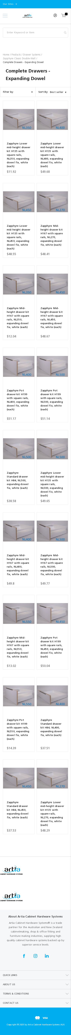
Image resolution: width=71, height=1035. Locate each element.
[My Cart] (63, 15)
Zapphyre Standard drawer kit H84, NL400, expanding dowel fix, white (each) (51, 727)
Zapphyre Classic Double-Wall (19, 58)
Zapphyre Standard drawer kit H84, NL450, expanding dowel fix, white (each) (17, 810)
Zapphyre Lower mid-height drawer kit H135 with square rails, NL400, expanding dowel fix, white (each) (52, 155)
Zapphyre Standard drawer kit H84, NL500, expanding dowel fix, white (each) (17, 480)
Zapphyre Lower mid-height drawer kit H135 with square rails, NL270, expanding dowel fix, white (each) (52, 814)
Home (6, 54)
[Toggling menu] (5, 15)
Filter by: (8, 91)
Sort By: (43, 91)
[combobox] (35, 32)
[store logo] (32, 15)
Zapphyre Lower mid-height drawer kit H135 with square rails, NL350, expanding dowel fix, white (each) (18, 155)
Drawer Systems (32, 54)
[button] (10, 4)
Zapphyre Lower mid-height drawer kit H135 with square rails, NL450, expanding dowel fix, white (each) (18, 237)
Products (17, 54)
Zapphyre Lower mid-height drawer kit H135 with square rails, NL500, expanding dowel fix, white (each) (52, 484)
